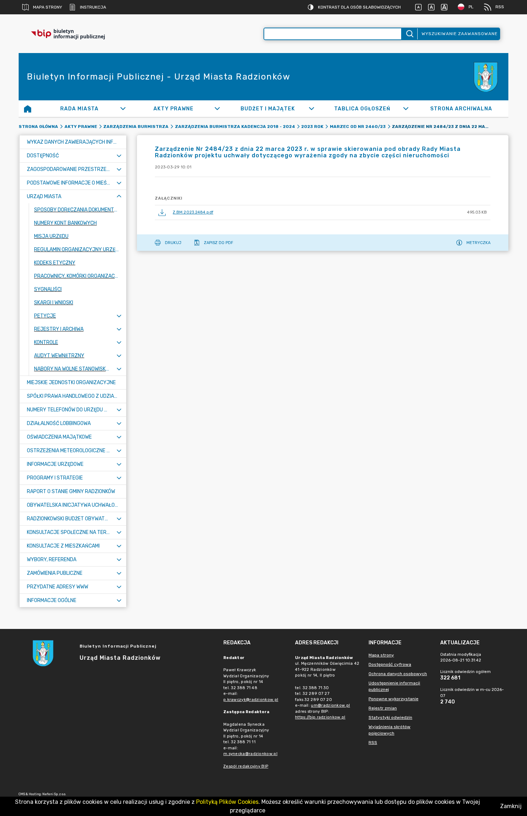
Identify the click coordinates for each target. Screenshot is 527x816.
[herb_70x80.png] (487, 77)
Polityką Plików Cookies (227, 801)
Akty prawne (81, 126)
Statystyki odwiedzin (390, 717)
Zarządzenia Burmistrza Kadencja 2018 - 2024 (235, 126)
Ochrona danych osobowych (398, 673)
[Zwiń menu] (119, 196)
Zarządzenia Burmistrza (135, 126)
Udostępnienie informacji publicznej (394, 686)
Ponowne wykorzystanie (393, 698)
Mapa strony (47, 7)
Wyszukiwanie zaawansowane (460, 33)
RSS (499, 6)
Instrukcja (93, 7)
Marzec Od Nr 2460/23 (358, 126)
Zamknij (511, 806)
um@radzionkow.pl (330, 705)
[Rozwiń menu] (119, 155)
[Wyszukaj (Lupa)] (409, 33)
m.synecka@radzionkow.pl (250, 753)
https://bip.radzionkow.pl (320, 717)
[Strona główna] (28, 108)
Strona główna (38, 126)
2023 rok (312, 126)
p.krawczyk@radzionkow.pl (250, 699)
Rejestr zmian (383, 708)
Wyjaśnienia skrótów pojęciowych (389, 730)
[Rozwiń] (123, 108)
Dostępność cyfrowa (390, 664)
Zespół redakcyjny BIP (245, 766)
